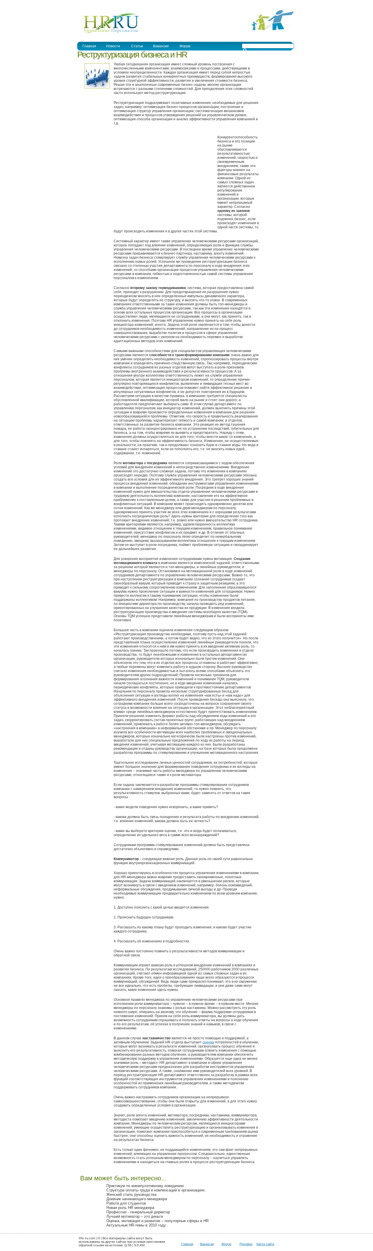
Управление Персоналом (99, 4)
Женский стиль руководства (131, 1194)
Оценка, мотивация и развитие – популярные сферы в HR (157, 1221)
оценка (208, 1042)
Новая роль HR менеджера (130, 1207)
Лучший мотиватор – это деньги (134, 1216)
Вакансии (207, 1244)
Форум (226, 1244)
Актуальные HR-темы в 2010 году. (136, 1225)
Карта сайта (265, 1244)
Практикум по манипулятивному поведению (145, 1186)
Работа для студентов (126, 1203)
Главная (89, 46)
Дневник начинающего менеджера (136, 1199)
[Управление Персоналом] (108, 33)
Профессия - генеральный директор (138, 1212)
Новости (113, 46)
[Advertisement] (163, 179)
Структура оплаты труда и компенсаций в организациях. (156, 1190)
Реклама (246, 1244)
